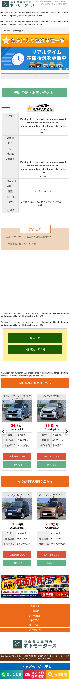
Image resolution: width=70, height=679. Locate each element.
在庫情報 (35, 606)
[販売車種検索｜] (18, 4)
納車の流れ (35, 625)
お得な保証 (35, 615)
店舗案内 (35, 611)
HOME (7, 30)
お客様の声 (35, 630)
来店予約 (35, 620)
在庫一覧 (17, 30)
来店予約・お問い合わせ (34, 93)
